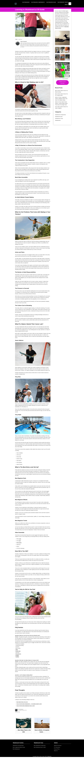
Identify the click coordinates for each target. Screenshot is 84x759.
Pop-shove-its (18, 653)
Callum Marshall (23, 41)
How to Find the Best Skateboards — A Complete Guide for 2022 (29, 703)
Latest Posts (20, 39)
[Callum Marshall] (18, 45)
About (16, 39)
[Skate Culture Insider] (15, 4)
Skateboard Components (60, 114)
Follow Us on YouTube (62, 82)
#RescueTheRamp (65, 78)
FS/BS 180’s (18, 651)
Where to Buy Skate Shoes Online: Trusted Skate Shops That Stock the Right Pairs (61, 103)
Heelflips (17, 656)
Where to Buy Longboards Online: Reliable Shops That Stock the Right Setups (61, 99)
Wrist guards (19, 542)
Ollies (17, 649)
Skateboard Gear (59, 116)
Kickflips (17, 655)
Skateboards (58, 120)
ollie (23, 60)
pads (20, 538)
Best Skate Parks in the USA (22, 701)
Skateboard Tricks (59, 118)
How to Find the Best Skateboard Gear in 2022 (26, 705)
